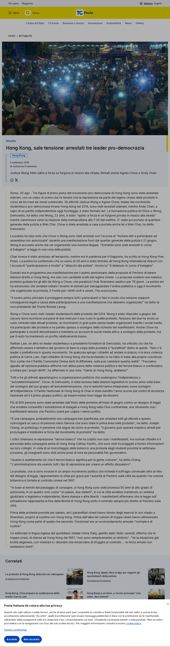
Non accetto (32, 639)
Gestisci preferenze (15, 629)
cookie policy (133, 623)
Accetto (12, 639)
